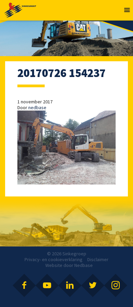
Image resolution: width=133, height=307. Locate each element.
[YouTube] (47, 285)
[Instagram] (115, 285)
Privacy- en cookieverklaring (54, 259)
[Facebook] (24, 285)
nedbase (37, 107)
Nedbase (83, 265)
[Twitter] (92, 285)
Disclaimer (97, 259)
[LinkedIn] (70, 285)
